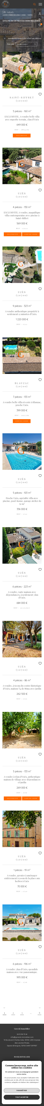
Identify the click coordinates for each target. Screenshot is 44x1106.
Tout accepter (21, 1097)
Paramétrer (21, 1090)
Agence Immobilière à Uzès (14, 15)
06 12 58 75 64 (22, 1034)
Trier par (10, 44)
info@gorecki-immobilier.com (22, 1037)
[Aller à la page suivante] (39, 1008)
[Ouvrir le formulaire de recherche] (34, 4)
